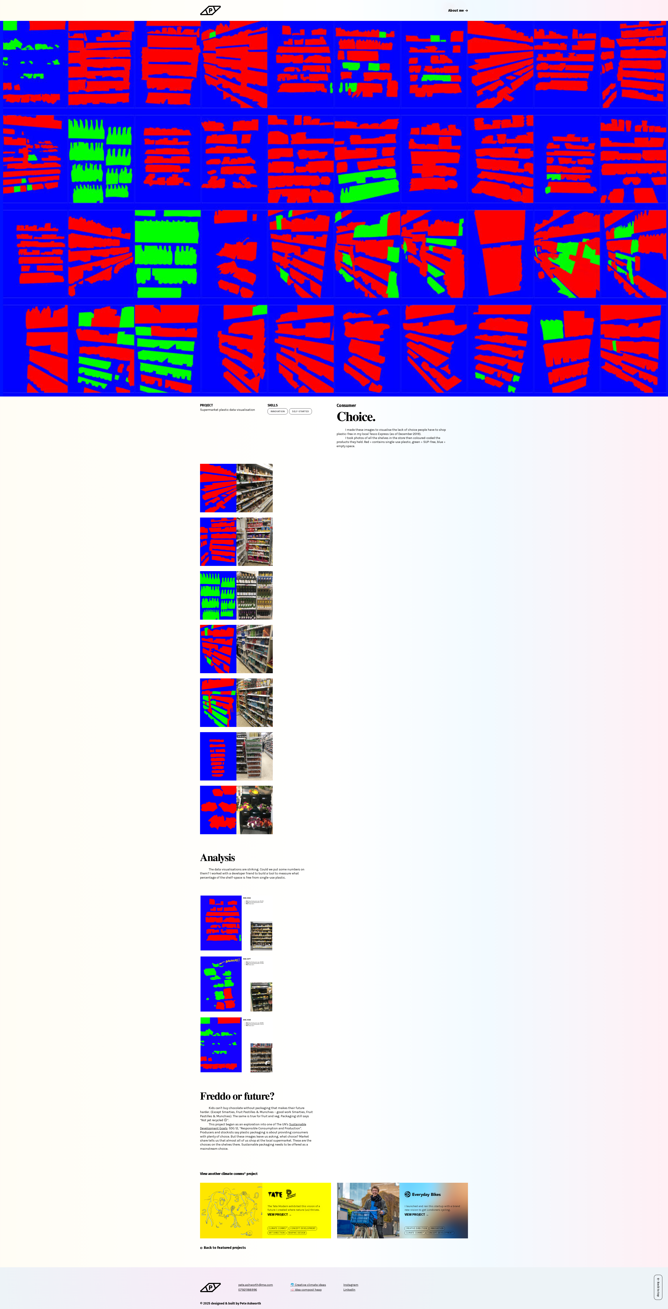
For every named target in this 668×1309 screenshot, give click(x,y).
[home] (210, 10)
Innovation (278, 411)
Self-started (300, 411)
